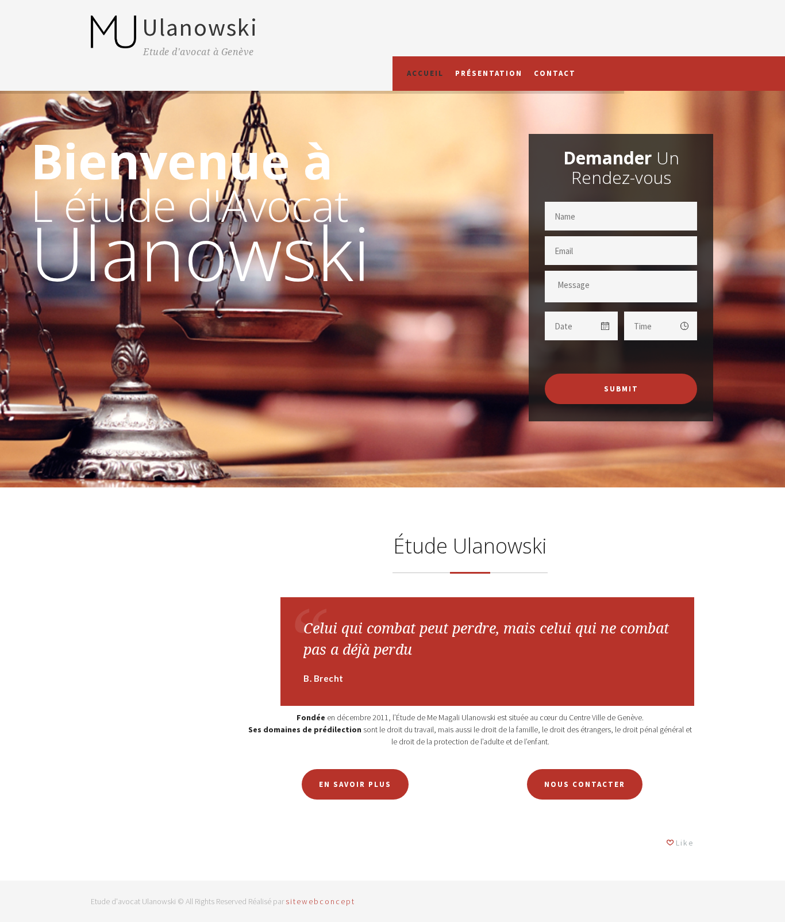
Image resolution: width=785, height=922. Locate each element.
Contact (555, 73)
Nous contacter (584, 784)
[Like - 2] (670, 843)
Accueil (425, 73)
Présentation (488, 73)
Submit (621, 389)
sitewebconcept (320, 901)
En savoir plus (355, 784)
